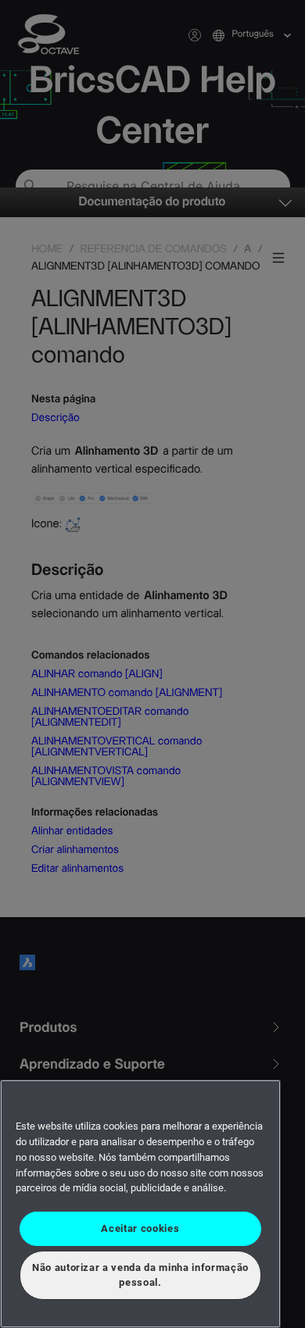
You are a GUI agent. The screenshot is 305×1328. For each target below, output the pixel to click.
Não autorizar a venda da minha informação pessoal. (140, 1274)
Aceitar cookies (140, 1228)
